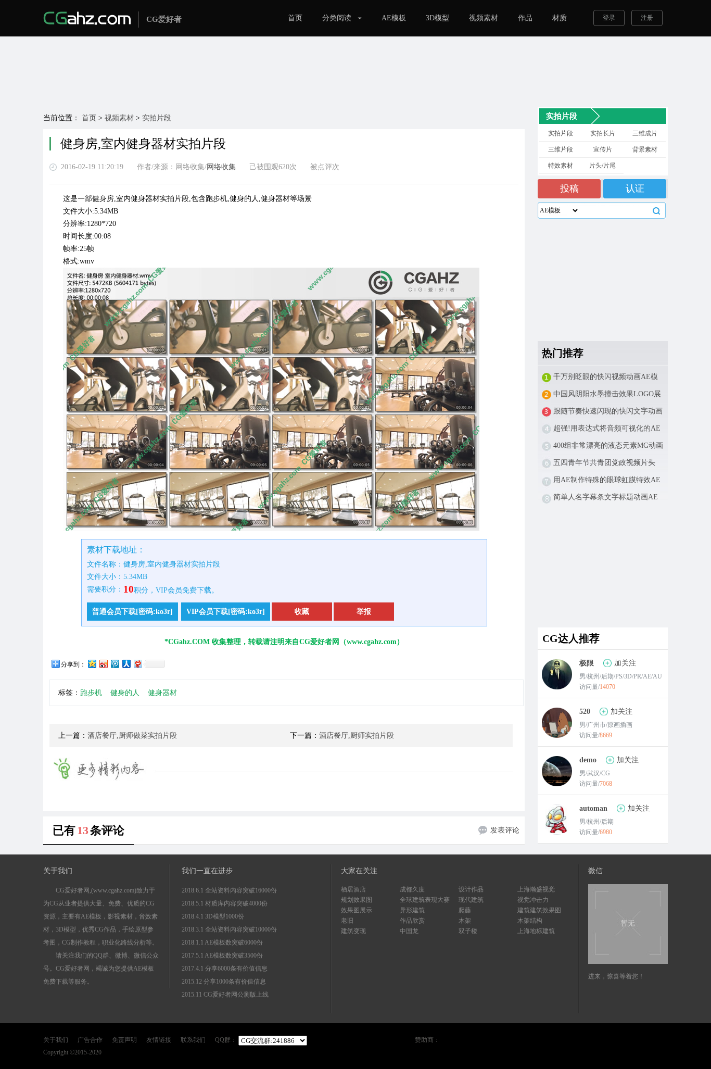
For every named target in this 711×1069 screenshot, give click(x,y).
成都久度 (412, 889)
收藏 (302, 611)
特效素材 (560, 165)
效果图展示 (356, 910)
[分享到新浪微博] (103, 663)
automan (593, 808)
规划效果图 (356, 899)
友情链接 (158, 1039)
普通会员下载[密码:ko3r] (132, 611)
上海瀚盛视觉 (536, 889)
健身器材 (162, 693)
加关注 (625, 663)
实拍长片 (602, 133)
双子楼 (468, 931)
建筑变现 (353, 931)
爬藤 (465, 910)
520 (584, 711)
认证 (635, 188)
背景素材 (644, 149)
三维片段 (560, 149)
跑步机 (91, 693)
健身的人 (124, 693)
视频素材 (483, 18)
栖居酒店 (353, 889)
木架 (465, 920)
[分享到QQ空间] (91, 663)
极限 (586, 663)
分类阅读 (336, 18)
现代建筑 (471, 899)
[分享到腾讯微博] (114, 663)
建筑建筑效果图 (539, 910)
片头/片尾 (602, 165)
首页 (295, 18)
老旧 (347, 920)
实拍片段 (156, 118)
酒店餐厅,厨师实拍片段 (356, 735)
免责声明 (124, 1039)
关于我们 (55, 1039)
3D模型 (437, 18)
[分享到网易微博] (137, 663)
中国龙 (409, 931)
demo (587, 760)
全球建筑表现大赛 (425, 899)
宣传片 (602, 149)
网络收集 (221, 167)
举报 (364, 611)
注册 (647, 17)
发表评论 (504, 830)
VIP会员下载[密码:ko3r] (225, 611)
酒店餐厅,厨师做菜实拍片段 (132, 735)
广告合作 (90, 1039)
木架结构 (529, 920)
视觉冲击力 (533, 899)
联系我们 (193, 1039)
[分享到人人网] (126, 663)
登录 (609, 17)
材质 (559, 18)
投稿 (569, 188)
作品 (525, 18)
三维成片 (644, 133)
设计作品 (471, 889)
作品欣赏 (412, 920)
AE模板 (394, 18)
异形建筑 (412, 910)
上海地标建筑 (536, 931)
